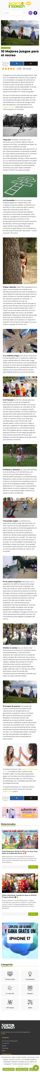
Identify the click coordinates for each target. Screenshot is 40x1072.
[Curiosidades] (30, 973)
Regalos (30, 993)
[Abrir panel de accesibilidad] (36, 1068)
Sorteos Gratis (10, 979)
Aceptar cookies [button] (8, 1069)
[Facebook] (17, 64)
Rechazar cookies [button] (22, 1069)
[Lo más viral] (10, 988)
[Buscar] (24, 13)
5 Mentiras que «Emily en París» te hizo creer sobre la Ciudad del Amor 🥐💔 (20, 852)
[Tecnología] (10, 1002)
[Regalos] (30, 988)
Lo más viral (10, 993)
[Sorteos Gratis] (10, 973)
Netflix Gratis (8, 791)
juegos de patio (9, 107)
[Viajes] (30, 1002)
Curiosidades (30, 979)
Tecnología (10, 1008)
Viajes (30, 1008)
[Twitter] (31, 64)
